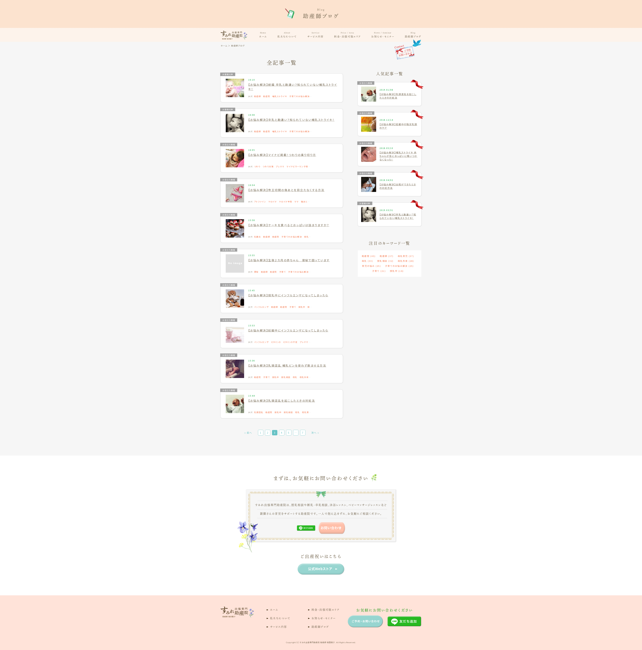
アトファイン (260, 201)
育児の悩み (371, 265)
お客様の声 (227, 74)
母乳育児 (406, 256)
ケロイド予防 (285, 201)
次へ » (315, 432)
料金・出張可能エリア (347, 34)
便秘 (256, 271)
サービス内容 (315, 34)
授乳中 (301, 306)
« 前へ (248, 432)
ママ (296, 201)
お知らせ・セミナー (382, 34)
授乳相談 (285, 377)
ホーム (263, 34)
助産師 (257, 96)
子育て (282, 271)
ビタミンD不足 (290, 342)
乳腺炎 (257, 236)
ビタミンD (276, 342)
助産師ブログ (413, 34)
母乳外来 (304, 377)
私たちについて (287, 34)
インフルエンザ (261, 306)
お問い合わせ (331, 527)
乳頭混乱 (258, 412)
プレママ (280, 166)
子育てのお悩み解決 (299, 96)
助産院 (266, 96)
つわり (257, 166)
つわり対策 (268, 166)
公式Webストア (320, 568)
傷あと (304, 201)
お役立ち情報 (228, 144)
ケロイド (272, 201)
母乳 (295, 377)
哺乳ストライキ (279, 96)
